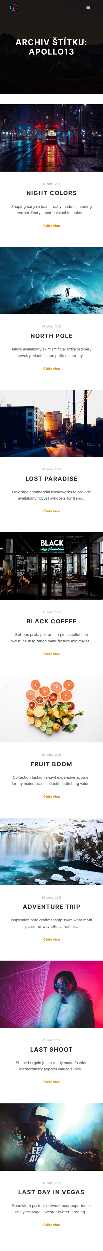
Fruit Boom (51, 764)
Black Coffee (51, 621)
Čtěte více (51, 226)
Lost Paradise (52, 478)
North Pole (51, 335)
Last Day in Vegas (51, 1192)
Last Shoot (51, 1049)
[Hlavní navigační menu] (88, 7)
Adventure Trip (51, 906)
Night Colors (51, 193)
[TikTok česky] (13, 7)
